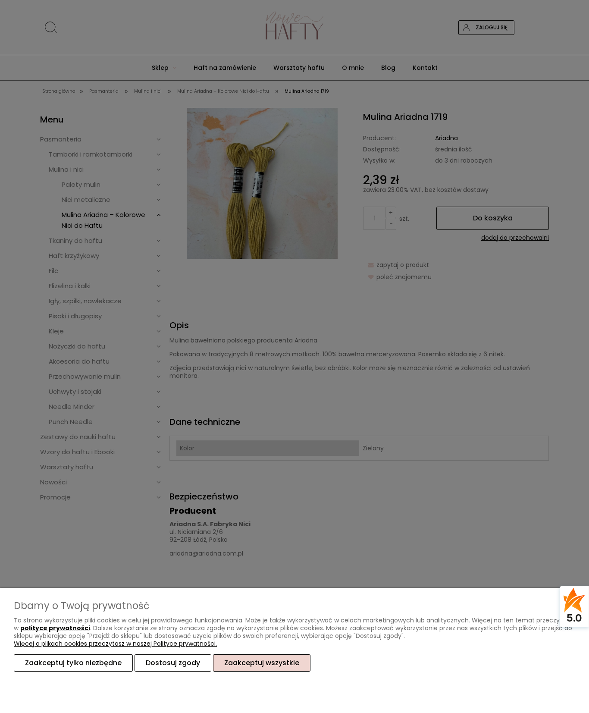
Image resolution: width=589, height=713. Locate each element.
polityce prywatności (55, 628)
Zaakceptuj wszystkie (261, 663)
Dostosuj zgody (173, 663)
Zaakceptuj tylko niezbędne (73, 663)
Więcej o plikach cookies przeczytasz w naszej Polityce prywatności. (115, 643)
